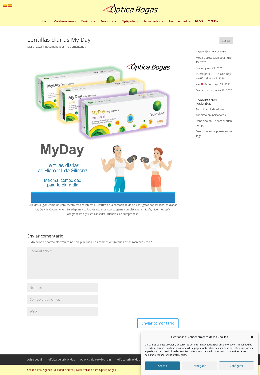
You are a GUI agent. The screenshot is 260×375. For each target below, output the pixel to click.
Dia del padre (204, 90)
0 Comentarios (77, 46)
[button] (252, 337)
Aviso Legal (34, 359)
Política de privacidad (61, 359)
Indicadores (217, 109)
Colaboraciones (65, 21)
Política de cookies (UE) (95, 359)
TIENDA (213, 21)
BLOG (199, 21)
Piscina (200, 68)
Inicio (45, 21)
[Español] (10, 5)
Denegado (199, 366)
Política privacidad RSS (131, 359)
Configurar (236, 366)
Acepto (162, 366)
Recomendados (179, 21)
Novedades (152, 21)
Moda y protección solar (211, 57)
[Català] (5, 5)
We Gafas (203, 84)
